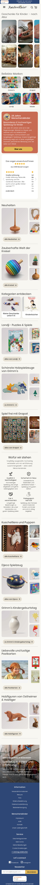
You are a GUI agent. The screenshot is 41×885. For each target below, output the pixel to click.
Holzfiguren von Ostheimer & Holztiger (19, 698)
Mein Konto (20, 842)
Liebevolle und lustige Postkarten (16, 652)
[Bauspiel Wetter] (15, 387)
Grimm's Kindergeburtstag (19, 608)
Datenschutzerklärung (20, 804)
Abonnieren (31, 872)
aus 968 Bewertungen (20, 167)
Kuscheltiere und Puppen (18, 522)
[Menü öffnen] (4, 7)
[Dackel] (15, 715)
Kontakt (19, 824)
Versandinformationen (20, 791)
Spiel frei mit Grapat (15, 414)
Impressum (20, 818)
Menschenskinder (27, 884)
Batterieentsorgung (20, 807)
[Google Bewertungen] (5, 2)
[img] (20, 163)
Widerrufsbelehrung (20, 801)
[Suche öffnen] (32, 6)
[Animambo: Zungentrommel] (15, 581)
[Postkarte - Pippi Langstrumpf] (15, 669)
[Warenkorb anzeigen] (36, 6)
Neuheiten (8, 205)
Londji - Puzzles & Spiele (17, 325)
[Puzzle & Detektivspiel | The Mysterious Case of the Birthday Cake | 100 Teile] (15, 341)
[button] (4, 179)
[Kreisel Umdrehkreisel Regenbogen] (15, 267)
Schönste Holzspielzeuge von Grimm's (18, 369)
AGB (19, 821)
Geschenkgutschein (20, 838)
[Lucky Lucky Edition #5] (15, 429)
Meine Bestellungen (20, 845)
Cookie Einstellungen (19, 848)
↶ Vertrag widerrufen (20, 852)
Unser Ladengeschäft (19, 828)
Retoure (19, 795)
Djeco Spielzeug (12, 565)
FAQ (19, 798)
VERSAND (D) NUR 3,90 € (24, 1)
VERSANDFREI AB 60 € (24, 2)
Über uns (18, 149)
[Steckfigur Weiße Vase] (15, 624)
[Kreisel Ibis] (15, 221)
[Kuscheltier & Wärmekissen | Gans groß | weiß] (15, 538)
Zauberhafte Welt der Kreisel (16, 249)
